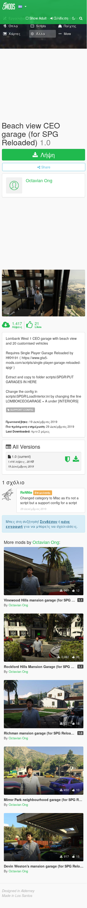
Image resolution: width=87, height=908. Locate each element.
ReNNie (26, 492)
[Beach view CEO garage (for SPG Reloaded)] (43, 293)
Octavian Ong (39, 180)
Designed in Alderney (18, 890)
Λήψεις (17, 327)
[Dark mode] (73, 18)
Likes (38, 327)
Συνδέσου (48, 521)
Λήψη (47, 154)
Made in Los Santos (17, 895)
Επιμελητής (42, 492)
